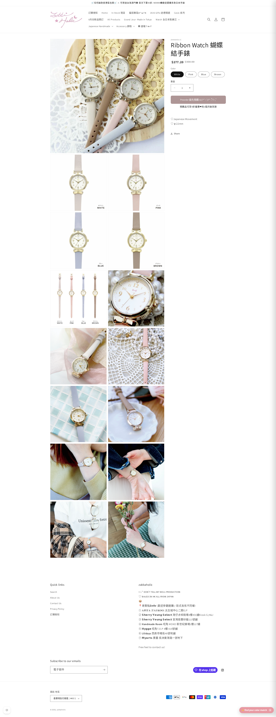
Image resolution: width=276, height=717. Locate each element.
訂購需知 (54, 614)
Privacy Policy (57, 608)
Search (53, 592)
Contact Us (55, 603)
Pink (190, 74)
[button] (167, 19)
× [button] (270, 710)
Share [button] (177, 133)
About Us (55, 597)
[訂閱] (103, 669)
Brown (217, 74)
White (177, 74)
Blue (203, 74)
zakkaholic (61, 710)
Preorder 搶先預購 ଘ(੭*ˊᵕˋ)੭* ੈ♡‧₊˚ (198, 99)
